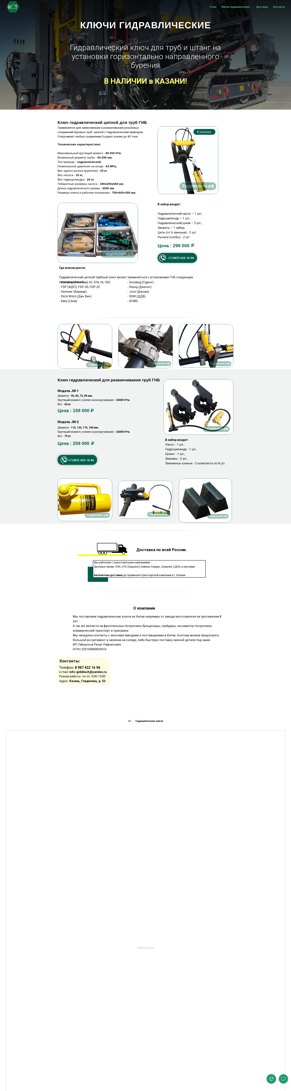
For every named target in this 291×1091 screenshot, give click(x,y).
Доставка (262, 6)
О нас (213, 6)
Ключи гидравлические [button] (235, 6)
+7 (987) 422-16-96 (181, 258)
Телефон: (79, 668)
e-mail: (83, 672)
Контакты (279, 6)
